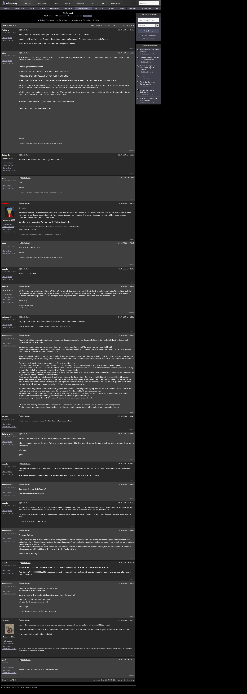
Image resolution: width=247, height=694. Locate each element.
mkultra (5, 269)
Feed (84, 16)
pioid (4, 53)
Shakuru (5, 620)
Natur (122, 8)
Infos (97, 20)
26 (106, 25)
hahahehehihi (7, 336)
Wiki (103, 3)
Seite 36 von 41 (8, 25)
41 (124, 25)
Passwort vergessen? (149, 35)
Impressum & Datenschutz (10, 687)
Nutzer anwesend (148, 15)
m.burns (5, 204)
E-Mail (89, 16)
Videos (67, 3)
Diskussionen (42, 3)
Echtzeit (28, 3)
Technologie (99, 8)
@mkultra (22, 208)
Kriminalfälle (54, 8)
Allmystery (11, 3)
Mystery (42, 8)
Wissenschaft (20, 8)
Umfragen (132, 8)
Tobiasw (5, 30)
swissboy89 (6, 317)
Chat (92, 3)
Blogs (56, 3)
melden (131, 49)
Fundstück (147, 77)
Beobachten (65, 20)
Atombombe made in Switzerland (147, 92)
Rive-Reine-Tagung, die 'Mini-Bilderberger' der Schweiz (148, 69)
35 (111, 25)
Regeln (23, 687)
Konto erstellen (149, 39)
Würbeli (5, 287)
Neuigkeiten (115, 3)
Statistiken (80, 3)
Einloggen (149, 31)
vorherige (96, 25)
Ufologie (111, 8)
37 (116, 25)
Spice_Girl (6, 155)
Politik (32, 8)
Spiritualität (68, 8)
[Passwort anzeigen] (157, 27)
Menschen (6, 8)
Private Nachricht (8, 165)
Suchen (88, 20)
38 (119, 25)
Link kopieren (7, 38)
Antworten (78, 20)
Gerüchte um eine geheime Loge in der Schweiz (149, 60)
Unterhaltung (146, 8)
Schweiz (69, 16)
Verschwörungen (83, 8)
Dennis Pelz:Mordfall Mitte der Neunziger (149, 100)
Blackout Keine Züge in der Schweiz (149, 52)
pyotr (4, 660)
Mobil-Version (32, 687)
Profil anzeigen (7, 163)
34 (109, 25)
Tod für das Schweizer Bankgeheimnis (147, 84)
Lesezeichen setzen (9, 40)
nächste (129, 25)
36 (114, 25)
